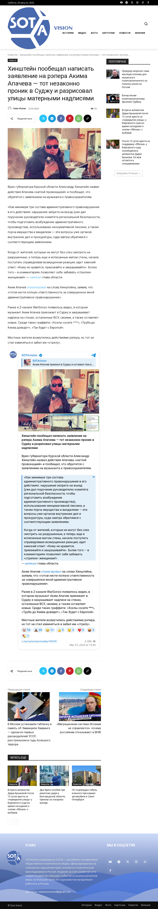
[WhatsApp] (78, 118)
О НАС (30, 845)
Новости (12, 54)
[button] (145, 23)
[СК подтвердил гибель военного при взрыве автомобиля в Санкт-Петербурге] (86, 776)
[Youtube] (121, 3)
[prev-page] (10, 821)
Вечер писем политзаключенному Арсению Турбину (133, 98)
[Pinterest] (70, 118)
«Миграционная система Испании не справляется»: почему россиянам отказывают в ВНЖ (79, 728)
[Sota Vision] (10, 108)
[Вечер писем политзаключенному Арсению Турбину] (112, 98)
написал (35, 277)
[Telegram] (126, 3)
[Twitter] (132, 3)
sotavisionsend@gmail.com (55, 891)
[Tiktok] (142, 3)
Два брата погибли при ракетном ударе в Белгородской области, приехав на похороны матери (53, 796)
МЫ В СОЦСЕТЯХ (121, 845)
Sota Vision (19, 108)
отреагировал (36, 287)
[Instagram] (137, 3)
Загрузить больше (127, 173)
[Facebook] (148, 3)
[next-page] (16, 821)
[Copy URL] (87, 118)
